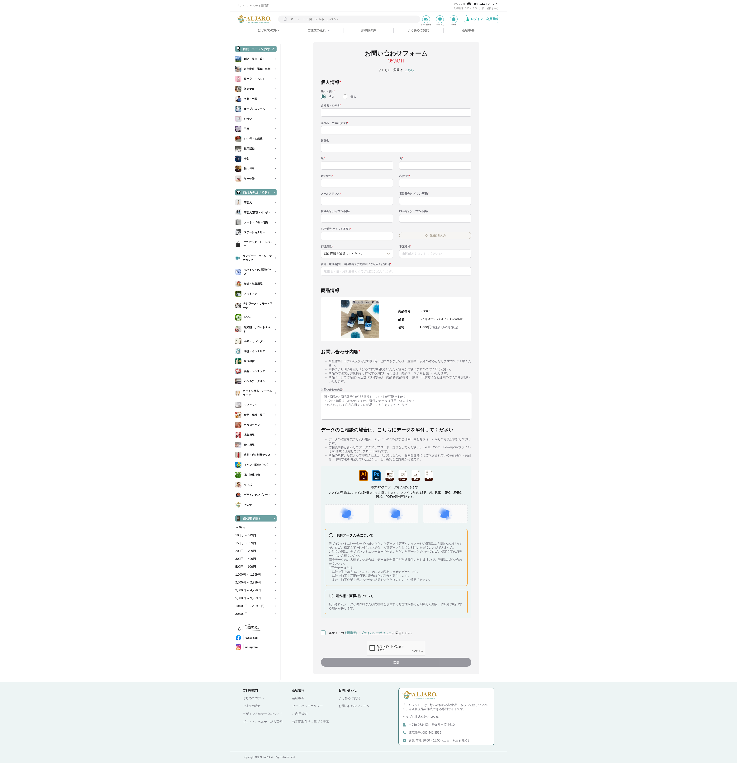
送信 (396, 662)
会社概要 (468, 30)
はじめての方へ (268, 30)
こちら (409, 70)
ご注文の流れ (252, 706)
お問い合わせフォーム (354, 706)
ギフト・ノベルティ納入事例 (263, 721)
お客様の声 (368, 30)
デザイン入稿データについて (263, 713)
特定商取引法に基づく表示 (310, 721)
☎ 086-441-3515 (482, 4)
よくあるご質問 (418, 30)
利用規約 (351, 632)
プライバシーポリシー (376, 632)
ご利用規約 (299, 713)
